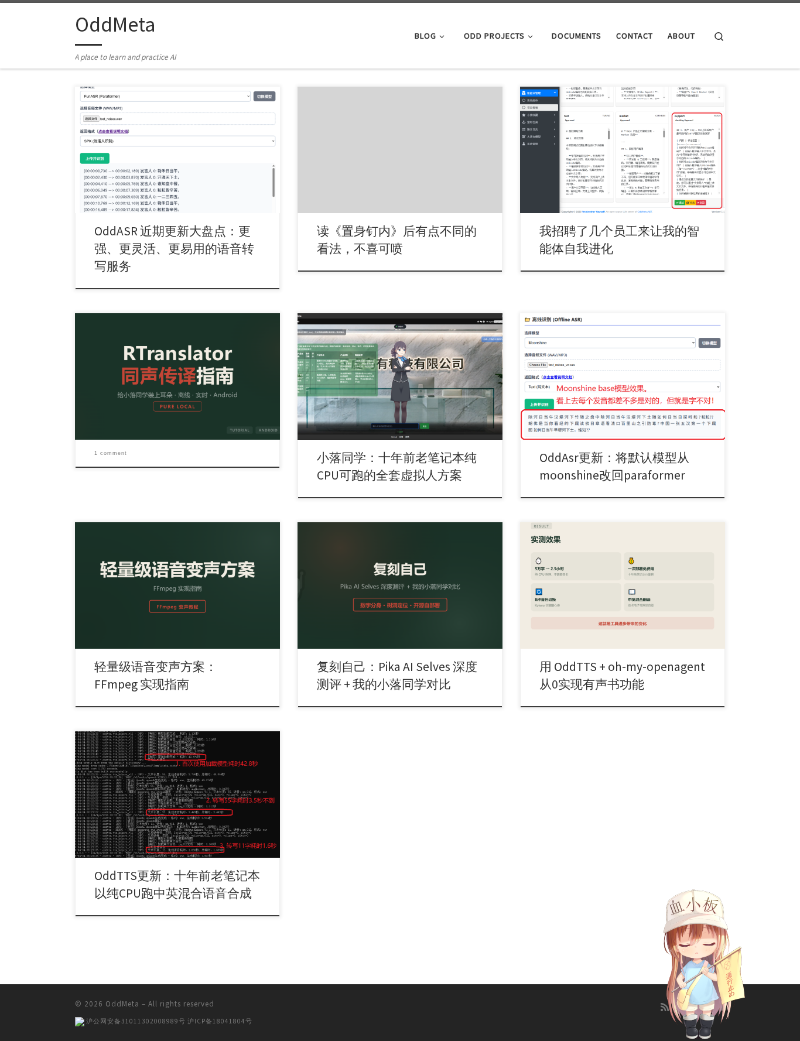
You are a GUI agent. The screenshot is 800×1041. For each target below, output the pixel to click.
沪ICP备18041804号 (219, 1021)
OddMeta (122, 1004)
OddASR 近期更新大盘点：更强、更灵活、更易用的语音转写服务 (174, 248)
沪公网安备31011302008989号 (135, 1021)
